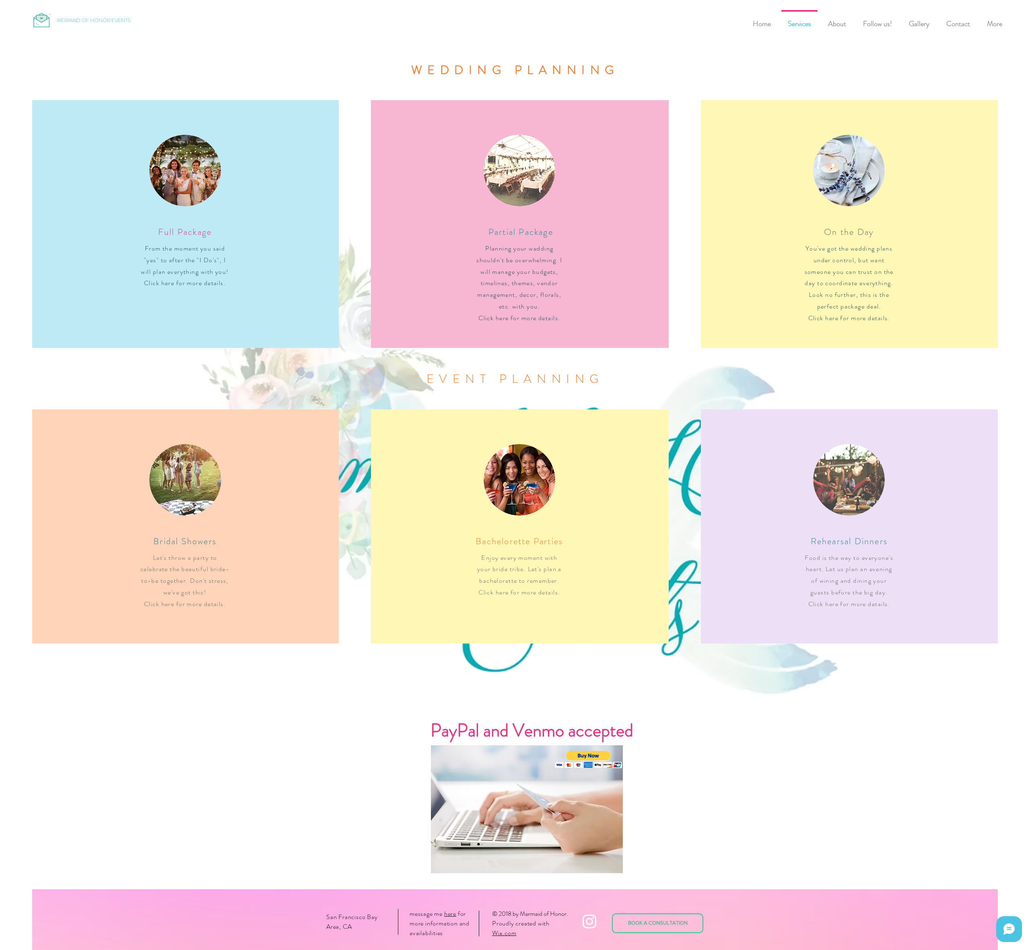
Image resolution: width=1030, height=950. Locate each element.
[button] (588, 759)
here (450, 913)
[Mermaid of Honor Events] (589, 921)
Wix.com (504, 933)
